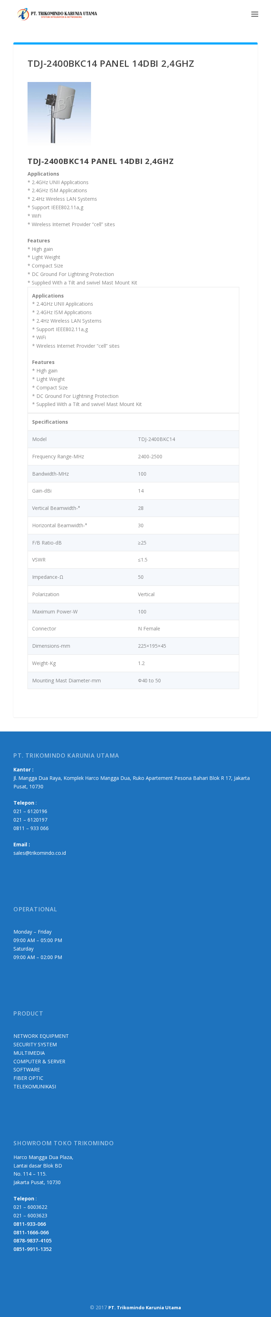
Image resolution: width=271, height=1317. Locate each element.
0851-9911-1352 (32, 1249)
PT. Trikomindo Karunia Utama (144, 1307)
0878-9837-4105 (32, 1240)
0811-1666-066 (31, 1232)
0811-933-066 (29, 1224)
